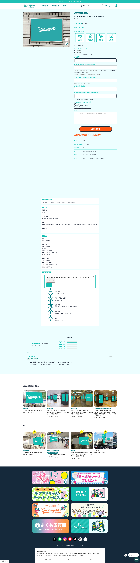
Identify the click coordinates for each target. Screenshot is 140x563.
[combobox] (92, 5)
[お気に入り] (109, 6)
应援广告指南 (55, 5)
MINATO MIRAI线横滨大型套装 (56, 454)
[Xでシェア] (80, 27)
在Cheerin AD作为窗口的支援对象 (84, 99)
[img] (31, 356)
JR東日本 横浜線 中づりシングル (32, 410)
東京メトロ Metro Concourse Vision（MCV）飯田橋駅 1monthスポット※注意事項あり (58, 412)
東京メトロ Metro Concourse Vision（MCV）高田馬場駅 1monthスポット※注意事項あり (82, 412)
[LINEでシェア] (83, 28)
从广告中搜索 (44, 5)
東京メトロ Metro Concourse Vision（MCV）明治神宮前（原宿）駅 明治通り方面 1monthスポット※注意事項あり (105, 413)
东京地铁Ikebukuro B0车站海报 (32, 452)
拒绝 (91, 559)
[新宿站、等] (100, 6)
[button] (66, 43)
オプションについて (79, 45)
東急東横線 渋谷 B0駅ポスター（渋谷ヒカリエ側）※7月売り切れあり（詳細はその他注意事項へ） (81, 454)
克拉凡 (64, 5)
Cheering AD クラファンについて (83, 54)
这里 (49, 240)
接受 (69, 559)
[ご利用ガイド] (106, 6)
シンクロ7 (97, 450)
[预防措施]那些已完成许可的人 (82, 106)
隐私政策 (82, 555)
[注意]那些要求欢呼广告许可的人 (82, 108)
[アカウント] (112, 6)
